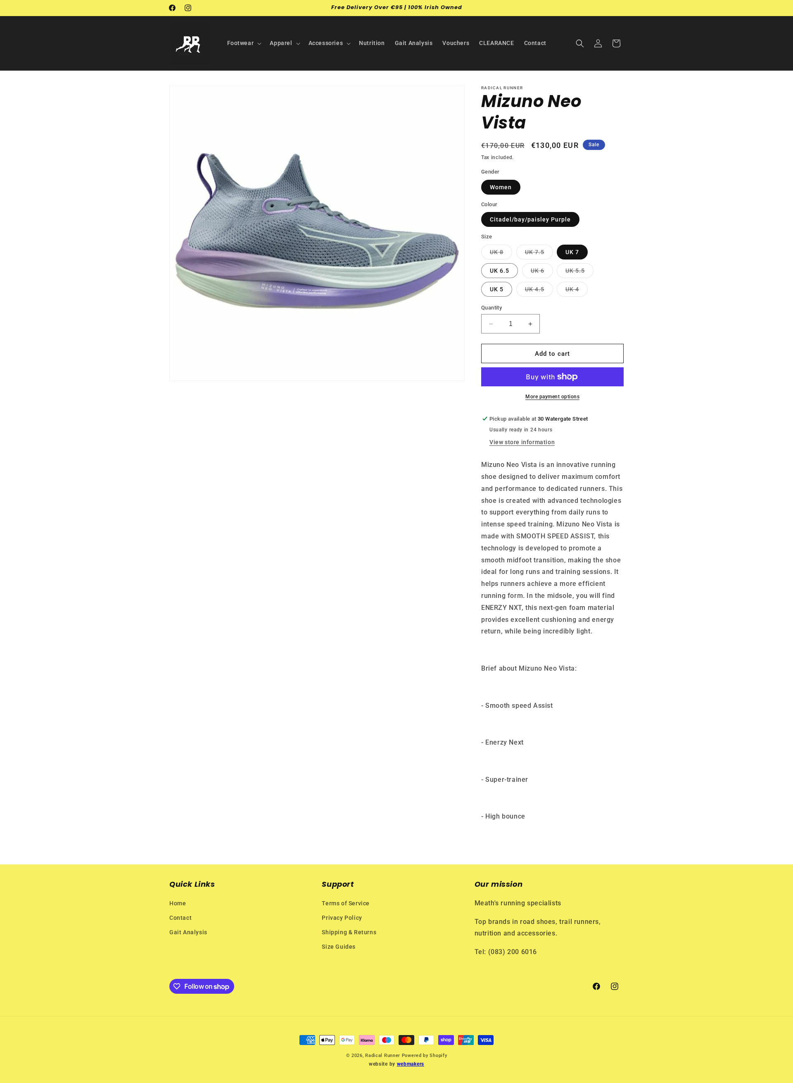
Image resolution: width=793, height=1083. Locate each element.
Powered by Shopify (424, 1055)
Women (501, 187)
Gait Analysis (188, 932)
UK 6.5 (499, 270)
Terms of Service (346, 903)
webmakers (410, 1064)
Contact (180, 917)
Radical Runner (382, 1055)
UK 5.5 (579, 272)
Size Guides (339, 946)
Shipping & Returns (349, 932)
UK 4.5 (539, 291)
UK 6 (542, 272)
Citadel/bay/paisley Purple (530, 219)
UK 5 (496, 289)
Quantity (491, 308)
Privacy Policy (342, 917)
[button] (243, 43)
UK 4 (576, 291)
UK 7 (572, 252)
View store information (522, 442)
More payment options (552, 397)
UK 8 (501, 253)
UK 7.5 (539, 253)
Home (177, 903)
